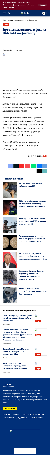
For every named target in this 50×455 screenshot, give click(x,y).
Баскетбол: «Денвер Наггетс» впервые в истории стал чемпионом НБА (16, 351)
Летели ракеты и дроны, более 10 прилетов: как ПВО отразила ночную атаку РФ (32, 221)
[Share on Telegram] (4, 44)
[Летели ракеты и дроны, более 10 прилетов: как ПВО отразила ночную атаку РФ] (10, 225)
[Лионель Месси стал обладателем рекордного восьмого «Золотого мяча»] (41, 366)
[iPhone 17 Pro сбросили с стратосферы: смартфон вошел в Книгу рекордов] (10, 295)
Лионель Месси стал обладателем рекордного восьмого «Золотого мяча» (15, 366)
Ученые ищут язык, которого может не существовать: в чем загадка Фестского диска (32, 239)
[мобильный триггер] (5, 13)
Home (4, 20)
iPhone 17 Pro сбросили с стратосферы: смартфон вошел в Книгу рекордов (33, 291)
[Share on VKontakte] (41, 39)
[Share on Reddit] (36, 39)
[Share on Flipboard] (13, 39)
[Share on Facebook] (4, 39)
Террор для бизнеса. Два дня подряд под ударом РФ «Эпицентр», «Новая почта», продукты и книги (31, 275)
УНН (45, 155)
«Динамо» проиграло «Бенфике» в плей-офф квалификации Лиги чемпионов (17, 318)
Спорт (6, 24)
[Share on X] (9, 39)
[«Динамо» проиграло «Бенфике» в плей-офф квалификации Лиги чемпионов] (41, 318)
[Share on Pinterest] (18, 39)
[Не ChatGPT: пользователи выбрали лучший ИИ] (10, 190)
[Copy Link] (13, 44)
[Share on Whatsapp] (23, 39)
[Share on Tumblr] (32, 39)
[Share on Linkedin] (27, 39)
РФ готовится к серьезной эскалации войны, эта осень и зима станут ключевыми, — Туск (33, 256)
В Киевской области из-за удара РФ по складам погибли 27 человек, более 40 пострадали (32, 204)
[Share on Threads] (9, 44)
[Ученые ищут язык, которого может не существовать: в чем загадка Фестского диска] (10, 242)
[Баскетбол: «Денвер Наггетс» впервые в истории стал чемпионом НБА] (41, 352)
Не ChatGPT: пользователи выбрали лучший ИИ (30, 184)
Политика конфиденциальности (15, 5)
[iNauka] (25, 13)
